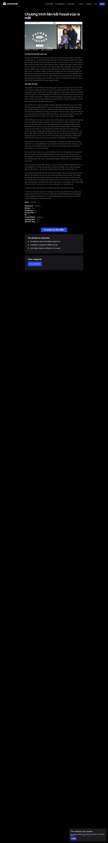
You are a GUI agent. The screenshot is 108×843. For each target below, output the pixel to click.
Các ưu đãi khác (34, 264)
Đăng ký (102, 3)
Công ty (88, 4)
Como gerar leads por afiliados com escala (45, 248)
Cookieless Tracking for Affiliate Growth (44, 245)
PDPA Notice (88, 835)
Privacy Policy (79, 835)
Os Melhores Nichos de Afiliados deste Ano (45, 241)
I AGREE (73, 838)
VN (95, 3)
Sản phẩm (71, 4)
